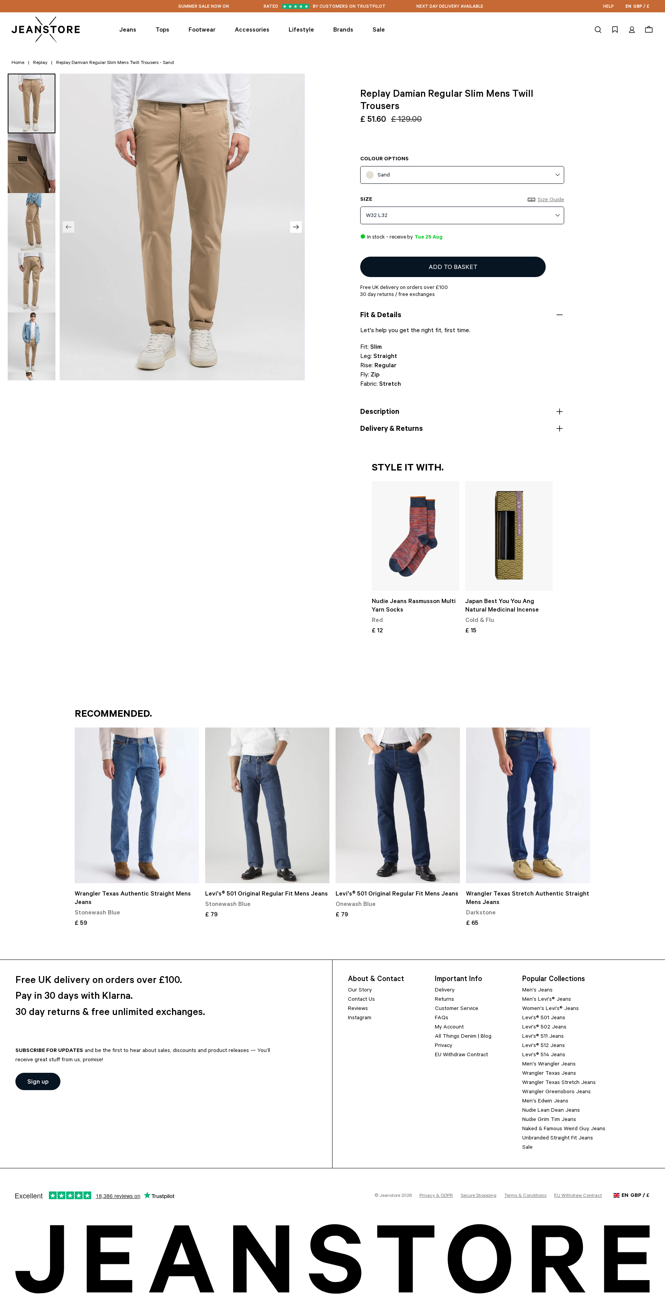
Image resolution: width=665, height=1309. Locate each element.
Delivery (444, 991)
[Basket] (647, 30)
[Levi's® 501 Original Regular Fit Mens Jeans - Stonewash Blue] (267, 805)
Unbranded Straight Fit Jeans (557, 1139)
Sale (527, 1148)
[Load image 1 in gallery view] (31, 103)
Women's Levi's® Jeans (550, 1009)
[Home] (46, 30)
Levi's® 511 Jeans (543, 1037)
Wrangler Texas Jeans (549, 1074)
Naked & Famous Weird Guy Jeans (563, 1129)
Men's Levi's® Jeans (546, 1000)
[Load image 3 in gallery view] (31, 223)
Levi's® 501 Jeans (543, 1018)
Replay (40, 63)
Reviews (358, 1009)
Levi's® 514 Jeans (543, 1055)
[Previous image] (68, 227)
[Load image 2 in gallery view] (31, 163)
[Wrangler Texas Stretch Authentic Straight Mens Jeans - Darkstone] (528, 805)
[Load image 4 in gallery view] (31, 283)
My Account (449, 1028)
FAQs (441, 1018)
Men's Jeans (537, 991)
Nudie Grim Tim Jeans (549, 1120)
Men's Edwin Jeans (545, 1102)
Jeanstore (389, 1196)
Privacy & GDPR (436, 1196)
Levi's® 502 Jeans (544, 1028)
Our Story (360, 991)
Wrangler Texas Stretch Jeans (559, 1083)
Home (18, 63)
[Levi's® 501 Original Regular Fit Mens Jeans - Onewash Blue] (398, 805)
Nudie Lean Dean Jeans (551, 1111)
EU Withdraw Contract (461, 1055)
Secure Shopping (478, 1196)
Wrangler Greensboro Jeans (556, 1092)
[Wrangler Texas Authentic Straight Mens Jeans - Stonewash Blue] (137, 805)
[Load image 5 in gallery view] (31, 342)
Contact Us (361, 1000)
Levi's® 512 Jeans (543, 1046)
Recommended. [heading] (113, 715)
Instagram (359, 1018)
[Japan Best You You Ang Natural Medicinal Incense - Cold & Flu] (509, 536)
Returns (444, 1000)
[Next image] (296, 227)
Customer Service (456, 1009)
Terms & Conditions (525, 1196)
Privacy (443, 1046)
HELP (608, 7)
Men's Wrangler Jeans (549, 1065)
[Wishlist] (615, 29)
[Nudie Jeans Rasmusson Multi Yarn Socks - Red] (415, 536)
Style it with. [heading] (408, 468)
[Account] (631, 29)
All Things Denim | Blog (463, 1037)
